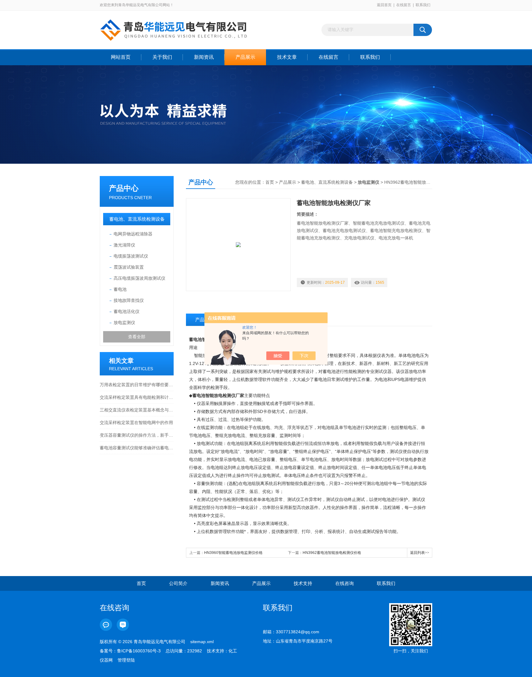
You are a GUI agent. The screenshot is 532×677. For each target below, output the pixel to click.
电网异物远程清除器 (133, 233)
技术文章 (287, 57)
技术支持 (303, 583)
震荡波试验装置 (129, 267)
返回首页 (384, 5)
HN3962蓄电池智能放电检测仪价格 (332, 553)
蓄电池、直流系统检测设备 (137, 219)
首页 (269, 182)
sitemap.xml (202, 641)
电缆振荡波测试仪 (131, 256)
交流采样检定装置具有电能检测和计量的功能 (137, 397)
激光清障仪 (124, 244)
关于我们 (162, 57)
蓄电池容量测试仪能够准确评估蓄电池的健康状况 (137, 447)
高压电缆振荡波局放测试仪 (139, 278)
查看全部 (136, 336)
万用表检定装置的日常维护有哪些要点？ (137, 384)
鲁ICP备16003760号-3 (139, 650)
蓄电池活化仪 (126, 311)
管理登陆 (126, 660)
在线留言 (403, 5)
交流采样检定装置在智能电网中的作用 (136, 422)
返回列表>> (419, 553)
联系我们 (423, 5)
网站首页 (121, 57)
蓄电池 (120, 289)
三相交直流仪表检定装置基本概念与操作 (137, 409)
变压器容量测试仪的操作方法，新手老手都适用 (137, 435)
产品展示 (245, 57)
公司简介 (178, 583)
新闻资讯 (204, 57)
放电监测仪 (124, 322)
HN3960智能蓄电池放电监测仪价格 (233, 553)
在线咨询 (344, 583)
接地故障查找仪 (129, 300)
